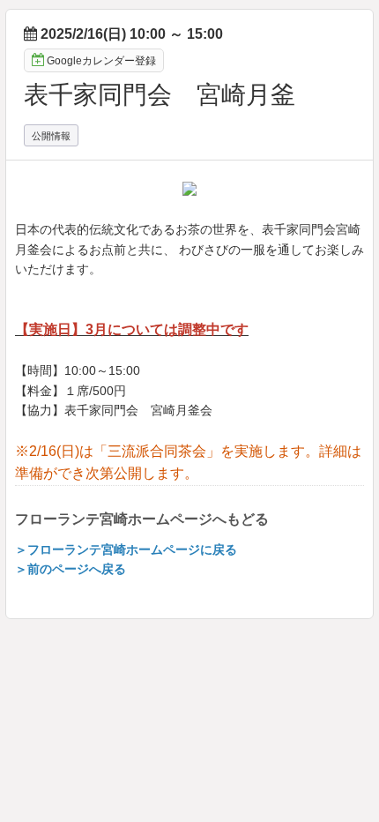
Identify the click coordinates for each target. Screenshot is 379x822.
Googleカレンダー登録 (101, 61)
